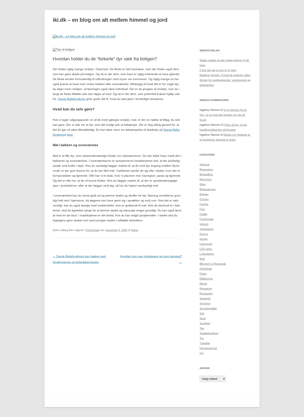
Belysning (205, 179)
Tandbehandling (209, 333)
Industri (204, 224)
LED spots (206, 248)
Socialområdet (208, 308)
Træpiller (205, 343)
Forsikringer (93, 230)
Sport (203, 318)
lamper (204, 239)
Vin (201, 353)
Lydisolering (207, 253)
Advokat (204, 164)
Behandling (206, 174)
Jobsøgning (206, 229)
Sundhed (205, 323)
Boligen (204, 194)
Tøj (201, 338)
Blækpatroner (208, 189)
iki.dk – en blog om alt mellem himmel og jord (110, 20)
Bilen (203, 184)
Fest (202, 209)
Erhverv (204, 199)
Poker (203, 273)
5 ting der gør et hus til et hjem (218, 70)
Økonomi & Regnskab (213, 263)
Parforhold (206, 268)
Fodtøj (203, 214)
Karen (134, 230)
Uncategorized (208, 348)
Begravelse (206, 169)
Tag (202, 328)
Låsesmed (206, 244)
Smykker (205, 303)
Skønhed (205, 298)
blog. (70, 134)
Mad (202, 258)
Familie (204, 204)
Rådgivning (206, 278)
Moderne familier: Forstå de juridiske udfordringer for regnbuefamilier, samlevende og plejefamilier (225, 80)
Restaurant (206, 293)
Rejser (203, 283)
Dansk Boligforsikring (71, 99)
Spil (202, 313)
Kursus (204, 234)
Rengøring (206, 288)
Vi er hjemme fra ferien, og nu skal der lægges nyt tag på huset (223, 114)
